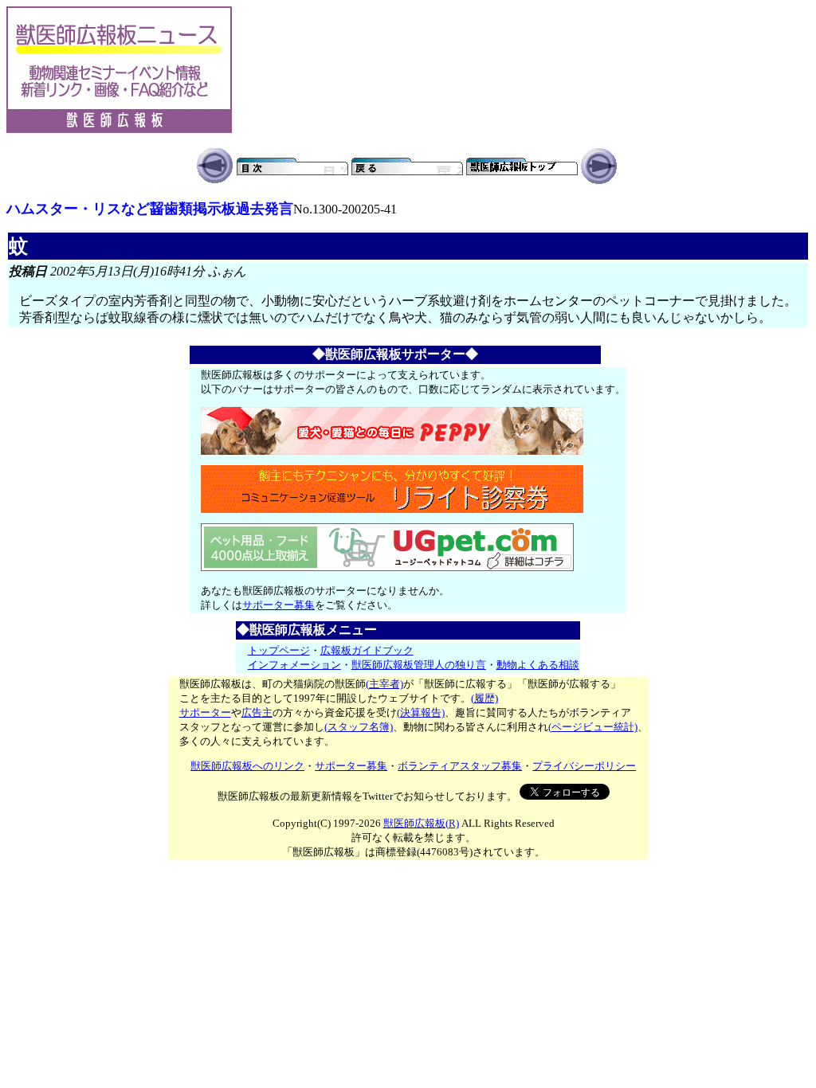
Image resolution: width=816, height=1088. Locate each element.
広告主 (257, 712)
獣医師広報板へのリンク (247, 766)
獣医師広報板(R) (421, 823)
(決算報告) (421, 712)
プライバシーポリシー (584, 766)
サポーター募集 (278, 605)
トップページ (279, 650)
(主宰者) (384, 684)
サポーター (205, 712)
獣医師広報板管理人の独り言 (418, 665)
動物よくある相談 (537, 665)
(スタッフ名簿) (358, 727)
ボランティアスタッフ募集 (460, 766)
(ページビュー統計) (593, 727)
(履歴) (484, 698)
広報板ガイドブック (367, 650)
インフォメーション (294, 665)
